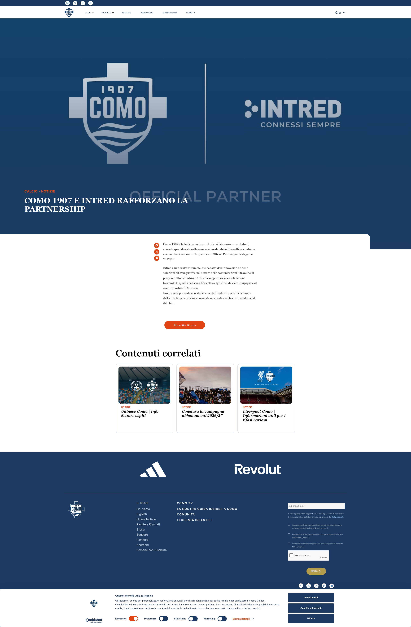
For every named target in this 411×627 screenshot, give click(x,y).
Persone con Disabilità (152, 550)
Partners (142, 539)
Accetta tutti (311, 597)
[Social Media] (75, 3)
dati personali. (338, 516)
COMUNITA (186, 514)
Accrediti (143, 545)
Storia (141, 529)
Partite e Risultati (148, 524)
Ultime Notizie (146, 519)
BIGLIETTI (106, 12)
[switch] (163, 618)
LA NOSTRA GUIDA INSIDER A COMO (207, 508)
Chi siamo (143, 509)
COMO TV (190, 12)
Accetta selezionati (311, 608)
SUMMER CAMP (170, 12)
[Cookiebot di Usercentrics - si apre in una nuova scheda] (94, 620)
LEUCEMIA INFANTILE (195, 520)
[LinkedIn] (331, 586)
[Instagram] (67, 3)
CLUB (88, 12)
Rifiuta (311, 618)
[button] (93, 13)
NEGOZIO (126, 12)
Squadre (142, 534)
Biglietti (142, 514)
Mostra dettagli (241, 618)
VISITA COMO (147, 12)
